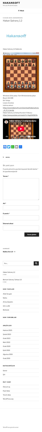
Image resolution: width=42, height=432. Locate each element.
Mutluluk (6, 310)
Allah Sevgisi (7, 294)
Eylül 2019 (6, 350)
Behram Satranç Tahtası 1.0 (12, 280)
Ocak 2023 (6, 338)
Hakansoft (11, 2)
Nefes (5, 298)
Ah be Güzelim (8, 302)
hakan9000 (17, 18)
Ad (4, 203)
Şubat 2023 (7, 334)
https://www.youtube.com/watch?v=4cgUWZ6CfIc (20, 115)
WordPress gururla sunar (10, 427)
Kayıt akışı (6, 391)
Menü (22, 10)
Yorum (6, 176)
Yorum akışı (7, 395)
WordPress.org (8, 399)
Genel (8, 157)
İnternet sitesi (8, 223)
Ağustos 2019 (8, 354)
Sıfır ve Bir (6, 306)
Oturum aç (6, 387)
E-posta (6, 213)
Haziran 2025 (7, 330)
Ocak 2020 (6, 346)
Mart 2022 (6, 342)
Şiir (4, 374)
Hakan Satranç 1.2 (9, 272)
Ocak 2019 (6, 358)
